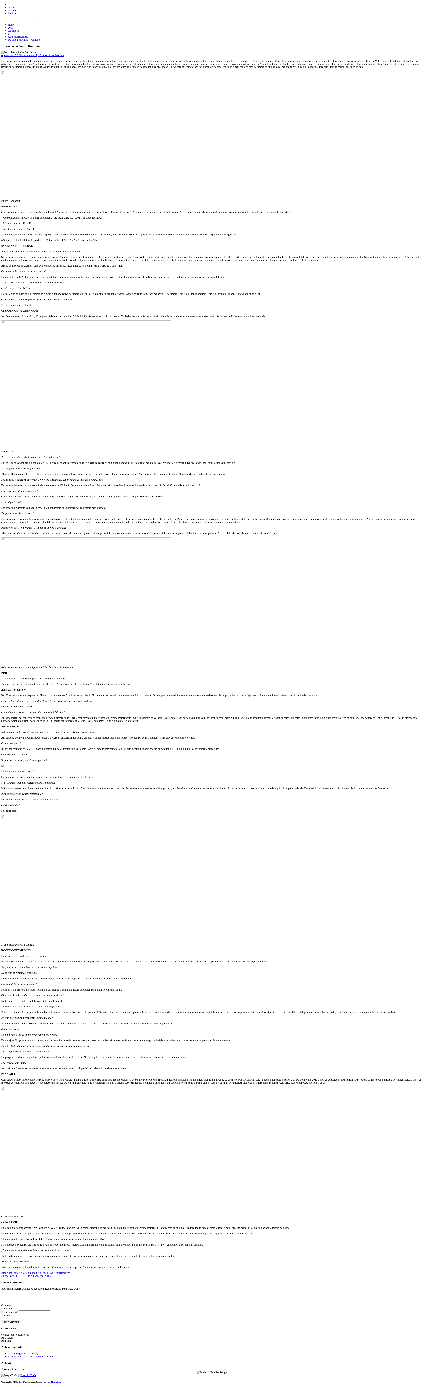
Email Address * (10, 1312)
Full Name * (7, 1308)
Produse (12, 13)
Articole (12, 10)
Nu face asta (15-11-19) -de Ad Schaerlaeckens (26, 1275)
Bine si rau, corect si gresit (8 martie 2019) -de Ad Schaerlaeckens (35, 1272)
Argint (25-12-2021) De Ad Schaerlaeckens (31, 1356)
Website (5, 1315)
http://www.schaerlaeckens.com (94, 1267)
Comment (6, 1305)
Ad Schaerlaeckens (54, 55)
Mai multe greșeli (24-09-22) (23, 1353)
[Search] (34, 19)
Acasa (11, 7)
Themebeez (56, 1382)
